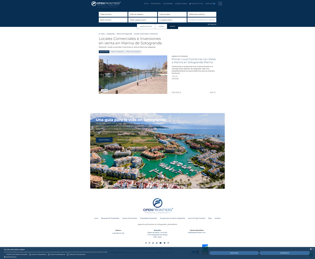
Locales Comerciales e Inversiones (146, 34)
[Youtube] (161, 243)
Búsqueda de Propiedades (110, 218)
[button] (55, 257)
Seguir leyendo (104, 140)
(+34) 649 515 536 (118, 233)
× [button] (313, 249)
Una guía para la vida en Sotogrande (172, 218)
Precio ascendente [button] (117, 52)
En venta (102, 34)
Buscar (172, 26)
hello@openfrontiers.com (197, 232)
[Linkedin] (157, 243)
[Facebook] (146, 243)
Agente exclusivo (146, 26)
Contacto (217, 218)
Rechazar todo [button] (284, 253)
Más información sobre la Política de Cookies (96, 252)
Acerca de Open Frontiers (196, 218)
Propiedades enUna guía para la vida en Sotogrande (136, 140)
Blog (209, 218)
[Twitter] (165, 243)
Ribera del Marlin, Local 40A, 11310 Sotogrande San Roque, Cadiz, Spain (157, 233)
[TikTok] (153, 243)
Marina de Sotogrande (124, 34)
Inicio (96, 218)
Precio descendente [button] (133, 52)
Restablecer (212, 24)
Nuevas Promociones (129, 218)
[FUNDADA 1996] (106, 4)
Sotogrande (111, 34)
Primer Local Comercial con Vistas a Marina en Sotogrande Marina (194, 61)
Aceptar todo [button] (234, 253)
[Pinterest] (169, 243)
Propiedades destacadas (148, 218)
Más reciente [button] (104, 52)
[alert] (157, 253)
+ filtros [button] (161, 26)
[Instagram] (150, 243)
